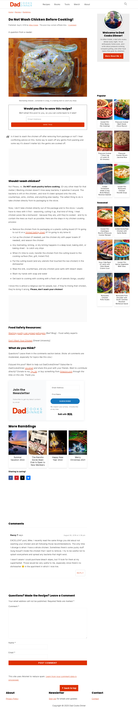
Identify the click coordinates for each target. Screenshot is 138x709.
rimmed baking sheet (35, 232)
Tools (67, 4)
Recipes (46, 4)
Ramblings (27, 12)
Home (11, 12)
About (87, 4)
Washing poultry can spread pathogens (27, 333)
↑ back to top (69, 688)
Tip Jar (34, 371)
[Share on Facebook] (11, 478)
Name (12, 643)
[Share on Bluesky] (28, 478)
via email (29, 368)
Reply (80, 573)
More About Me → (113, 56)
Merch (77, 4)
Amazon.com (66, 371)
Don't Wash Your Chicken (20, 340)
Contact (95, 699)
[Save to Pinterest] (16, 478)
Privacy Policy (12, 699)
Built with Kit (65, 414)
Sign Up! (52, 699)
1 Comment (72, 25)
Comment (14, 606)
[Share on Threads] (22, 478)
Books (57, 4)
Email (12, 652)
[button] (27, 411)
